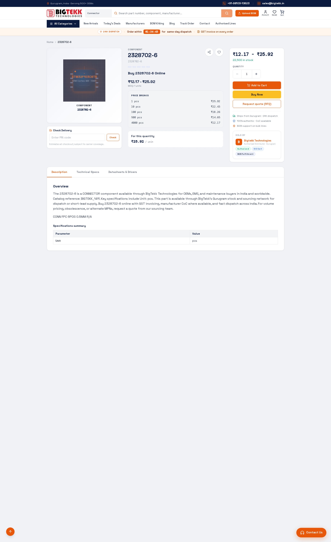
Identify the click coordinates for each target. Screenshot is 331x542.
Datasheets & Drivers (122, 172)
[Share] (209, 52)
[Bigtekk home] (64, 13)
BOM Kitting (157, 23)
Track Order (187, 23)
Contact (205, 23)
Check (113, 137)
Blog (172, 23)
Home (50, 42)
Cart (282, 15)
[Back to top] (10, 531)
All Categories (63, 23)
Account (265, 15)
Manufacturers (135, 23)
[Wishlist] (219, 52)
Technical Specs (87, 172)
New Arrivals (91, 23)
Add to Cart (259, 85)
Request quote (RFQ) (257, 104)
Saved (274, 15)
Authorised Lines (225, 23)
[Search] (226, 13)
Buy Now (257, 94)
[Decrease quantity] (237, 74)
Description (59, 172)
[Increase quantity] (256, 74)
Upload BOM (249, 13)
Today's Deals (111, 23)
